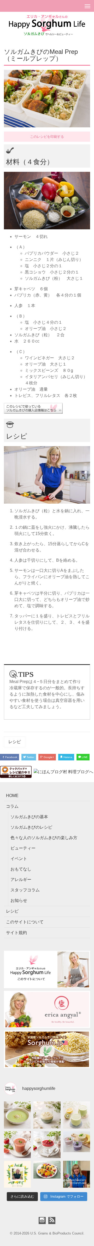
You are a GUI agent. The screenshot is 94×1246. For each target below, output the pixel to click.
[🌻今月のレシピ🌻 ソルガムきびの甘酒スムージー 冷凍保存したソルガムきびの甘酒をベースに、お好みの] (76, 1144)
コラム (12, 806)
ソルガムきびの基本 (29, 817)
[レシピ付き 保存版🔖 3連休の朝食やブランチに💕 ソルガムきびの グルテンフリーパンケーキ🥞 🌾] (46, 1174)
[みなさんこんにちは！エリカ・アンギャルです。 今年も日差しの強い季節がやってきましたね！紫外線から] (17, 1174)
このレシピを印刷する (47, 137)
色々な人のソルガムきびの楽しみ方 (43, 837)
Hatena (67, 757)
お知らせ (18, 900)
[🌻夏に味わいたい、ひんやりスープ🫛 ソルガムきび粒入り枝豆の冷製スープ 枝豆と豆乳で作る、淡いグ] (17, 1114)
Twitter (30, 757)
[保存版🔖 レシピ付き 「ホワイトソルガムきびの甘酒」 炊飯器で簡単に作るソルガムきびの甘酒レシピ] (46, 1114)
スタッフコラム (25, 890)
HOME (12, 795)
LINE (84, 757)
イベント (18, 858)
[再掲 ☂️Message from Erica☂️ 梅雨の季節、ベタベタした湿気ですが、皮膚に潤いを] (76, 1174)
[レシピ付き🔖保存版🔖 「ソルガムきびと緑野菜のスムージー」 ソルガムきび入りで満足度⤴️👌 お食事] (76, 1114)
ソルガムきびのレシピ (31, 827)
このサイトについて (25, 922)
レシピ (14, 741)
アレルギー (20, 879)
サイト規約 (16, 932)
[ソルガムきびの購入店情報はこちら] (47, 408)
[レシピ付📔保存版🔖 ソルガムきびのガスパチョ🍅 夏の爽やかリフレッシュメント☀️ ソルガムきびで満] (17, 1144)
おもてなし (20, 869)
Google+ (48, 757)
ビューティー (23, 848)
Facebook (10, 757)
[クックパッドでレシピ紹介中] (16, 771)
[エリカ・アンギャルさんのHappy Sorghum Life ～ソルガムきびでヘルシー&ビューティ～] (47, 25)
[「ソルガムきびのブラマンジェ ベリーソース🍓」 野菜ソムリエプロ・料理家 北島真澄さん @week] (46, 1144)
